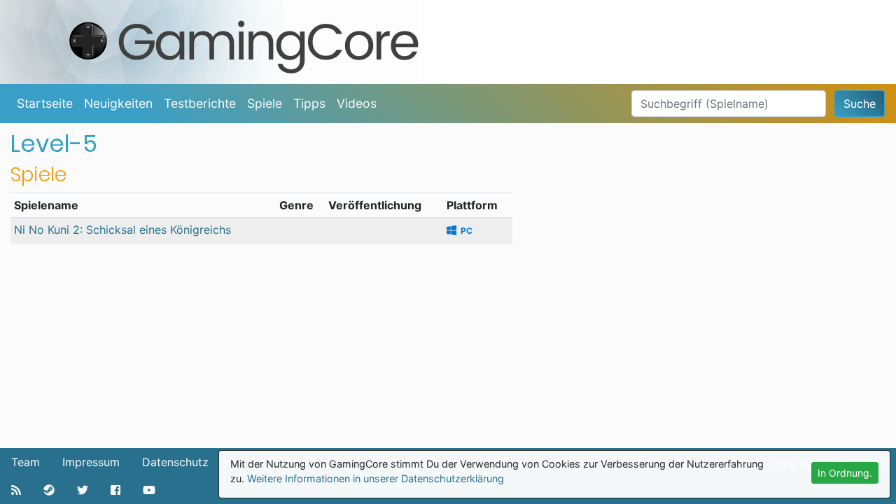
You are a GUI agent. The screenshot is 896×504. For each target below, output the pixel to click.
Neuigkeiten (118, 103)
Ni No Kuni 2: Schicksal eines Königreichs (122, 230)
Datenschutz (175, 462)
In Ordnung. (845, 473)
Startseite (45, 103)
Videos (357, 103)
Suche (860, 104)
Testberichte (200, 103)
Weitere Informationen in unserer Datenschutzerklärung (375, 478)
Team (25, 462)
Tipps (309, 103)
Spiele (264, 103)
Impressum (91, 462)
